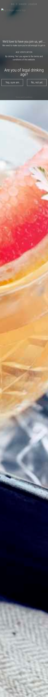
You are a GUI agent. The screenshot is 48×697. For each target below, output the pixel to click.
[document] (24, 348)
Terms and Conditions (24, 97)
